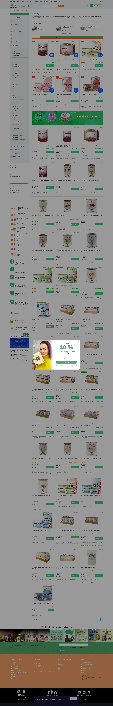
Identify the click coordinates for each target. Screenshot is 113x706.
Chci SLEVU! (66, 362)
